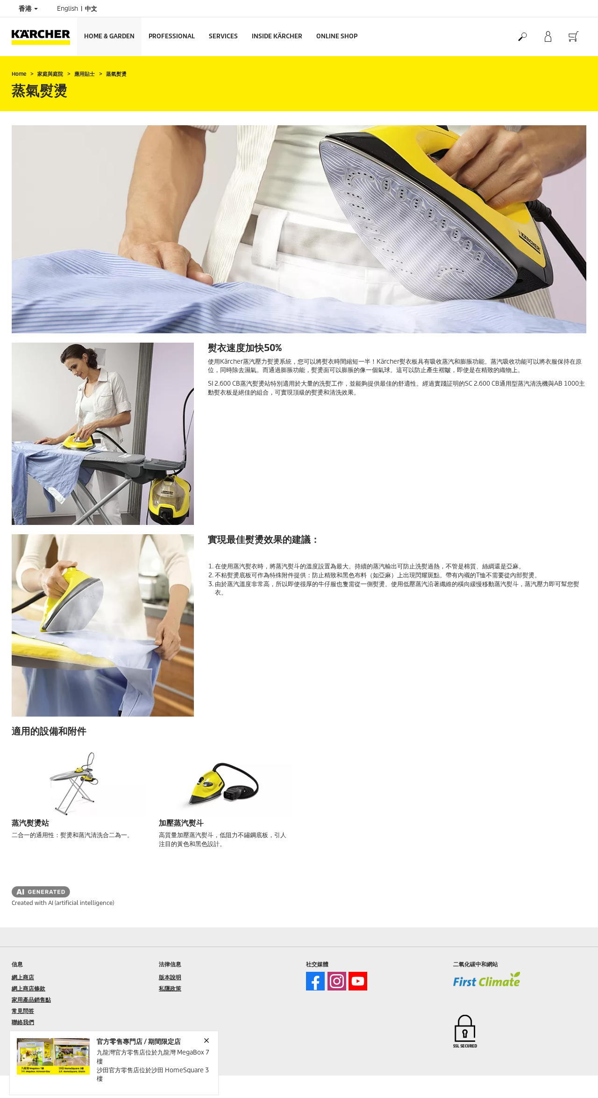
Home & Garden (109, 36)
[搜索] (522, 37)
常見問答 (23, 1010)
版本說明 (170, 977)
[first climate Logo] (486, 985)
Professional (172, 36)
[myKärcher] (548, 37)
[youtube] (358, 981)
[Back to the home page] (44, 37)
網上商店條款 (28, 988)
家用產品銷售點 (31, 999)
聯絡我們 (23, 1022)
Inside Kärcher (277, 36)
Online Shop (336, 36)
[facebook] (315, 981)
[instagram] (336, 981)
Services (223, 36)
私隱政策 (170, 988)
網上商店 (23, 977)
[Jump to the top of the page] (574, 1079)
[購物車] (573, 37)
